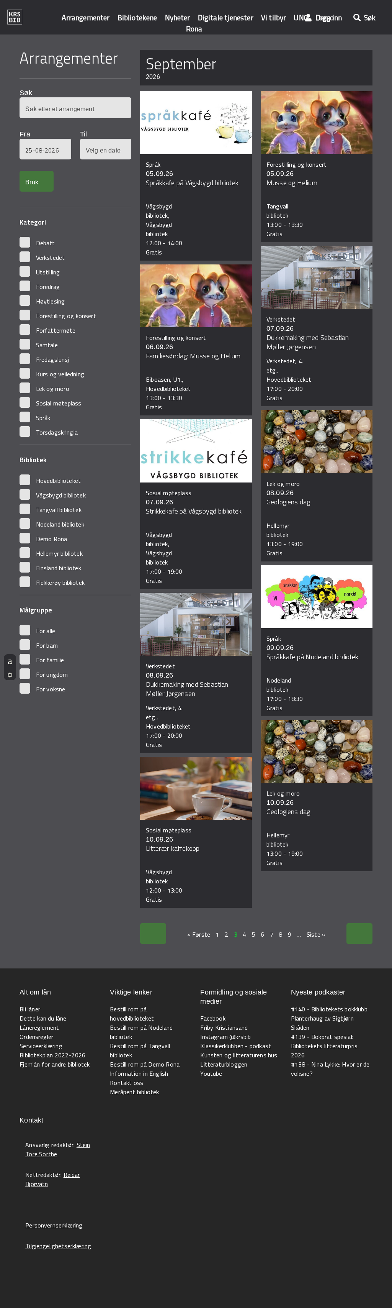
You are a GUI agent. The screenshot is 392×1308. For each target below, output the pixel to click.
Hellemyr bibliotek (59, 553)
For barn (47, 645)
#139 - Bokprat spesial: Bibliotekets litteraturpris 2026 (324, 1046)
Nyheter (177, 17)
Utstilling (48, 272)
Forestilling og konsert (66, 315)
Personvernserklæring (53, 1225)
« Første (199, 934)
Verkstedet (50, 257)
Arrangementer (85, 17)
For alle (46, 630)
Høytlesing (50, 301)
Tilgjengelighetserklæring (58, 1246)
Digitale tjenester (225, 17)
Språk (43, 417)
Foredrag (48, 286)
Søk (26, 93)
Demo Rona (51, 538)
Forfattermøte (56, 330)
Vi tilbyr (273, 17)
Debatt (45, 243)
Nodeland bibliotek (60, 524)
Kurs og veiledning (60, 374)
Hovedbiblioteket (58, 480)
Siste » (316, 934)
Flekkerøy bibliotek (60, 582)
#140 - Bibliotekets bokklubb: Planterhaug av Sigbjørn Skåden (330, 1018)
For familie (50, 660)
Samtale (47, 345)
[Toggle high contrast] (10, 673)
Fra (25, 134)
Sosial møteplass (59, 403)
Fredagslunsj (52, 359)
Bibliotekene (137, 17)
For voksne (50, 689)
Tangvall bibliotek (59, 509)
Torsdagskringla (57, 432)
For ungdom (52, 674)
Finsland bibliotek (58, 568)
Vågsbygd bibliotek (61, 495)
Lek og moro (52, 388)
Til (83, 134)
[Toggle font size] (10, 660)
